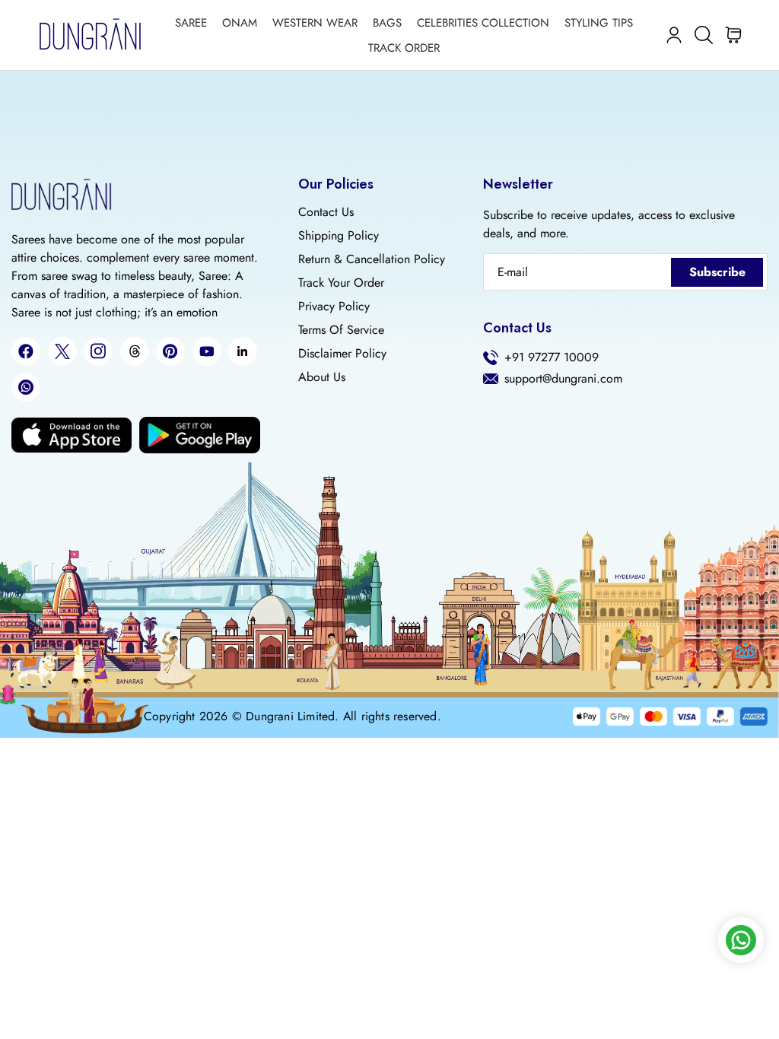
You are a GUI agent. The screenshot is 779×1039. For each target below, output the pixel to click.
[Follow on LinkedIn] (242, 351)
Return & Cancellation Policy (371, 259)
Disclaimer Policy (342, 354)
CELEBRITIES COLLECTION (483, 22)
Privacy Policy (334, 306)
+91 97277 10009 (551, 357)
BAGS (387, 22)
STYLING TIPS (598, 22)
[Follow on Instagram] (98, 351)
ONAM (239, 22)
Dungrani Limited (290, 716)
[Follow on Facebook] (25, 351)
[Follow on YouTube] (207, 351)
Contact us (326, 212)
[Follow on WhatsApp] (25, 387)
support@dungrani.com (563, 378)
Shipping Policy (338, 236)
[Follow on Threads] (134, 351)
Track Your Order (341, 283)
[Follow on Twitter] (62, 351)
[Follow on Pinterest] (170, 351)
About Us (321, 377)
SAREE (191, 22)
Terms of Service (341, 330)
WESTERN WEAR (315, 22)
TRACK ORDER (404, 48)
